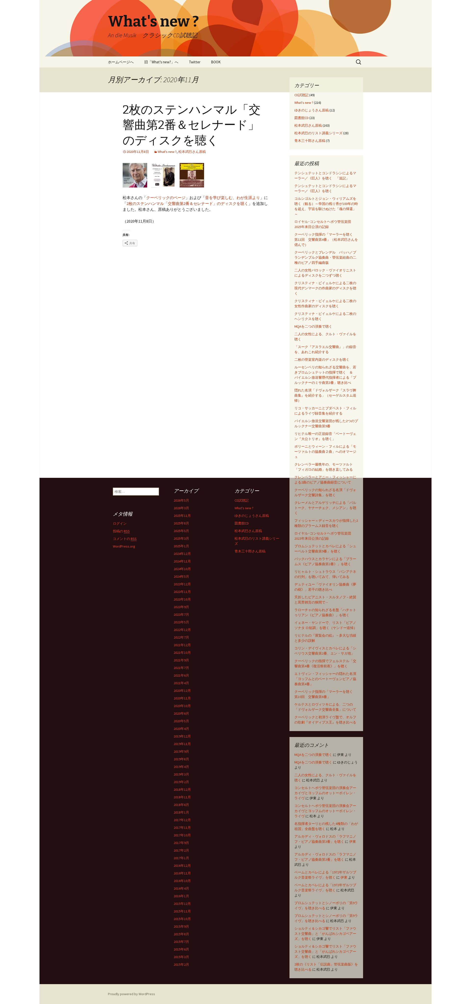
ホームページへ (121, 62)
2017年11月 (182, 827)
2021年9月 (181, 660)
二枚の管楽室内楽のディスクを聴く (321, 359)
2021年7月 (181, 668)
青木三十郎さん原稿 (309, 140)
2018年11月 (182, 797)
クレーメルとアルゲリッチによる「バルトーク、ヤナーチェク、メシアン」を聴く (325, 507)
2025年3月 (181, 538)
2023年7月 (181, 614)
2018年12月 (182, 789)
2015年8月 (181, 934)
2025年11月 (182, 515)
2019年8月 (181, 759)
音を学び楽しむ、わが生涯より (232, 197)
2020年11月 (182, 698)
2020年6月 (181, 713)
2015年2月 (181, 964)
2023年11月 (182, 591)
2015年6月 (181, 949)
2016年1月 (181, 896)
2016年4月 (181, 888)
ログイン (120, 523)
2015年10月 (182, 919)
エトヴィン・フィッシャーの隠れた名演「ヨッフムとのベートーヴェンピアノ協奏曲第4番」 (325, 678)
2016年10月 (182, 881)
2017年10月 (182, 835)
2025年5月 (181, 531)
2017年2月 (181, 850)
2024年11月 (182, 561)
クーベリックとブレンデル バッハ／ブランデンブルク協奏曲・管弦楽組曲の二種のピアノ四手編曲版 (325, 257)
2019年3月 (181, 774)
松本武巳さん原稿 (192, 151)
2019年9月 (181, 751)
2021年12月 (182, 645)
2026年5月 (181, 500)
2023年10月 (182, 599)
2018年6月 (181, 805)
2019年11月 (182, 744)
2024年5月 (181, 576)
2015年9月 (181, 926)
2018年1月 (181, 812)
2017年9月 (181, 843)
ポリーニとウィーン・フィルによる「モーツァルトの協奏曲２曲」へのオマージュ (325, 451)
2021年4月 (181, 683)
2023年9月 (181, 607)
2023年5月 (181, 622)
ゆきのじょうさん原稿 (311, 110)
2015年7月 (181, 941)
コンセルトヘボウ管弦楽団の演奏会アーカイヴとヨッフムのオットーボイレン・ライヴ (325, 793)
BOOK (216, 62)
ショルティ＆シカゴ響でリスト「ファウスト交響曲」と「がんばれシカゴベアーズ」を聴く (325, 933)
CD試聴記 (301, 95)
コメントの (125, 538)
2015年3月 (181, 957)
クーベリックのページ (165, 197)
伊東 (352, 841)
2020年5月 (181, 721)
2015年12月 (182, 903)
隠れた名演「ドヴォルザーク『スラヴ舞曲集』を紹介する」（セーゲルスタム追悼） (325, 395)
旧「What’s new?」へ (161, 62)
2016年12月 (182, 865)
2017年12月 (182, 820)
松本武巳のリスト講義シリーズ (318, 133)
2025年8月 (181, 523)
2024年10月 (182, 569)
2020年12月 (182, 690)
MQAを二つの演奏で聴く (313, 326)
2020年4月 (181, 728)
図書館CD (301, 118)
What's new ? (167, 151)
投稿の (121, 531)
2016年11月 (182, 873)
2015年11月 (182, 911)
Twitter (194, 62)
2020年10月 (182, 706)
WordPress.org (124, 546)
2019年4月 (181, 766)
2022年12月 (182, 630)
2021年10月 (182, 652)
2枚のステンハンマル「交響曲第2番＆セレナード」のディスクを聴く (192, 125)
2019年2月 (181, 782)
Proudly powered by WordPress (131, 994)
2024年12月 (182, 553)
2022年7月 (181, 637)
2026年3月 (181, 508)
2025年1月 (181, 546)
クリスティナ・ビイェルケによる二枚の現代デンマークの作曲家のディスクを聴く (325, 288)
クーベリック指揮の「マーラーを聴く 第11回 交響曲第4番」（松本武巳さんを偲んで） (326, 239)
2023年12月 (182, 584)
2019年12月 (182, 736)
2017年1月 (181, 858)
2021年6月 (181, 675)
